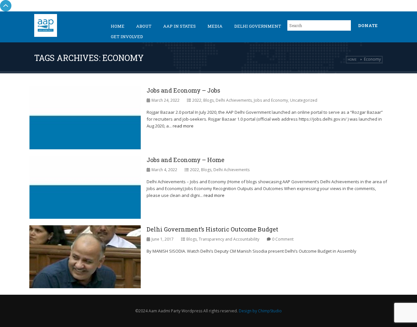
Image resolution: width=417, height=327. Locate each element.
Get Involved (127, 36)
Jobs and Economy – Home (185, 160)
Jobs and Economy (271, 100)
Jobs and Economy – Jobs (183, 90)
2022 (196, 100)
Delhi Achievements (234, 100)
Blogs (208, 100)
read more (183, 126)
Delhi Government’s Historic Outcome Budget (212, 229)
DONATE (368, 25)
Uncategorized (303, 100)
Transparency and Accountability (229, 239)
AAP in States (179, 26)
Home (117, 26)
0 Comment (283, 239)
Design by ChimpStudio (260, 311)
